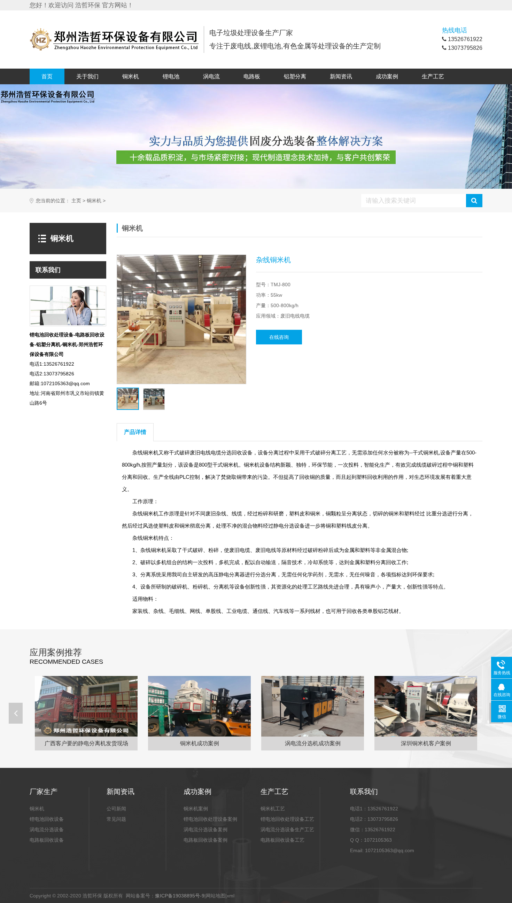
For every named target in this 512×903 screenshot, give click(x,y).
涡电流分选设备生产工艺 (287, 829)
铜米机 (130, 76)
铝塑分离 (295, 76)
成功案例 (387, 76)
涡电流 (211, 76)
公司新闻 (116, 808)
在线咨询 (279, 337)
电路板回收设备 (47, 840)
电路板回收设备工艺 (282, 840)
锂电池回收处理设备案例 (210, 819)
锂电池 (171, 76)
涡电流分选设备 (47, 829)
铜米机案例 (196, 808)
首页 (47, 76)
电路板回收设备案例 (205, 840)
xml (230, 895)
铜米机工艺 (273, 808)
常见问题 (116, 819)
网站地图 (215, 895)
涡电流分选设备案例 (205, 829)
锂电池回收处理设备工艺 (287, 819)
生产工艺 (433, 76)
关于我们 (87, 76)
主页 (76, 200)
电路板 (251, 76)
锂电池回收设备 (47, 819)
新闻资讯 (341, 76)
